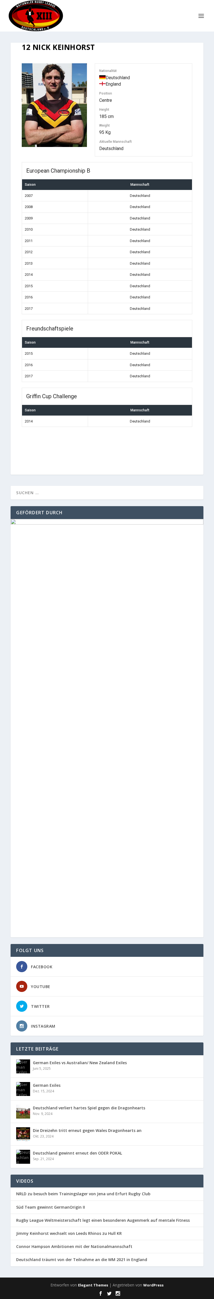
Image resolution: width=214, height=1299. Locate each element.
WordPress (153, 1285)
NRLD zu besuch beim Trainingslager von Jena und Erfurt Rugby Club (83, 1193)
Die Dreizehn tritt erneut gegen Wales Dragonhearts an (87, 1130)
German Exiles (46, 1085)
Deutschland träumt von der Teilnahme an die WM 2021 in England (81, 1259)
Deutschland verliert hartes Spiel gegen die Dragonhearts (89, 1107)
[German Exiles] (23, 1089)
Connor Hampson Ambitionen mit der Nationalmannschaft (74, 1246)
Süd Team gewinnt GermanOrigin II (50, 1207)
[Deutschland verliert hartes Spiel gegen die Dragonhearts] (23, 1112)
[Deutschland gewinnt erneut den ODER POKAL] (23, 1157)
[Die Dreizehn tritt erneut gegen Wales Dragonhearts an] (23, 1134)
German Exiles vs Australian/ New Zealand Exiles (80, 1062)
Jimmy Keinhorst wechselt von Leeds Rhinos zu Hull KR (69, 1233)
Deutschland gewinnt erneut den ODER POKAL (77, 1153)
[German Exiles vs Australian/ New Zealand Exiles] (23, 1066)
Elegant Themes (93, 1285)
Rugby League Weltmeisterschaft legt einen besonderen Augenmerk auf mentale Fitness (103, 1220)
